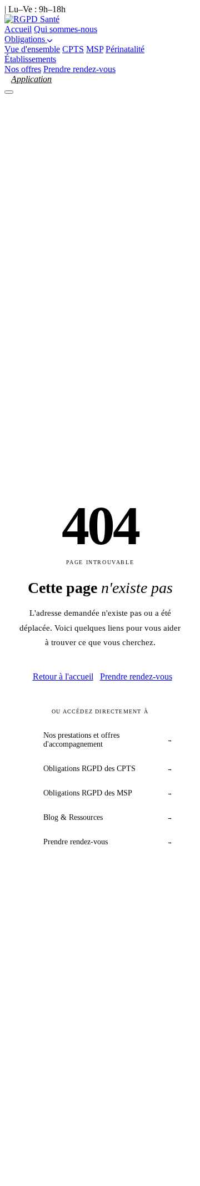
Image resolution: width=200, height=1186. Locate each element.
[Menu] (8, 92)
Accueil (18, 29)
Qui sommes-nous (65, 29)
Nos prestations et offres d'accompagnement (107, 739)
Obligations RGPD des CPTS (107, 768)
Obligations (25, 39)
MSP (94, 49)
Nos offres (22, 69)
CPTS (73, 49)
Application (31, 79)
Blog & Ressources (107, 817)
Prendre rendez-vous (79, 69)
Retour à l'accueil (63, 676)
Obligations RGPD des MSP (107, 793)
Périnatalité (125, 49)
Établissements (30, 59)
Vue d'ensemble (32, 49)
